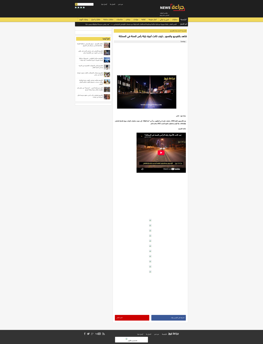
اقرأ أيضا (106, 39)
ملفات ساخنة (108, 19)
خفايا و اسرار (95, 19)
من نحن (120, 4)
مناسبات (119, 19)
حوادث (135, 19)
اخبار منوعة (153, 19)
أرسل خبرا (104, 4)
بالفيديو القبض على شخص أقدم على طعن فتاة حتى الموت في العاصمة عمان (90, 52)
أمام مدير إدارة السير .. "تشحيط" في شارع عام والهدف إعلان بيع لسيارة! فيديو (90, 89)
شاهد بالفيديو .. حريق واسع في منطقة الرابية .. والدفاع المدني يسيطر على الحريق (90, 45)
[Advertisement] (150, 58)
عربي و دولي (164, 19)
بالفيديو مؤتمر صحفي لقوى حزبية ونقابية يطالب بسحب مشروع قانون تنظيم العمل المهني (91, 82)
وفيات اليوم (83, 19)
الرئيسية (183, 19)
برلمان (128, 19)
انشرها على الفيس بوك (177, 318)
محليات (174, 19)
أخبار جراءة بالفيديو (175, 31)
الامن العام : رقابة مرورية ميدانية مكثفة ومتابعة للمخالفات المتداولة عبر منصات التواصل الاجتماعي (154, 24)
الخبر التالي (119, 318)
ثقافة (143, 19)
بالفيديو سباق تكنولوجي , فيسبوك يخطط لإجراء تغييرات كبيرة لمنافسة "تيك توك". (91, 59)
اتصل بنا (112, 4)
